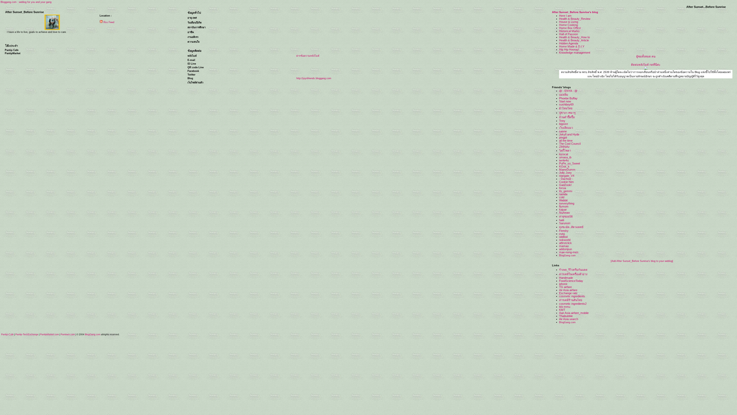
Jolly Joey (565, 172)
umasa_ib (565, 157)
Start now (565, 101)
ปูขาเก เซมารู (567, 112)
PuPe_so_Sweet (569, 163)
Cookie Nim (566, 181)
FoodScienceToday (571, 280)
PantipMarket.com (49, 334)
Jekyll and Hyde (569, 134)
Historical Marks (569, 31)
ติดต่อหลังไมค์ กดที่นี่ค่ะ (645, 64)
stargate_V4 (566, 175)
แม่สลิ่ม (563, 94)
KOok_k (564, 166)
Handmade (566, 277)
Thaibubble (566, 316)
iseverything (566, 203)
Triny (562, 120)
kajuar (563, 209)
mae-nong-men (568, 252)
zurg (562, 233)
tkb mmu (564, 306)
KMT (562, 309)
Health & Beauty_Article (574, 40)
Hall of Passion (568, 34)
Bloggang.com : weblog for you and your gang (26, 2)
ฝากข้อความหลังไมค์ (307, 55)
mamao (564, 246)
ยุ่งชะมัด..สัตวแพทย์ (571, 227)
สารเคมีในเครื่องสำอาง (573, 274)
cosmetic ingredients (572, 296)
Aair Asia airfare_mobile (574, 313)
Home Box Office (570, 28)
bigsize (563, 123)
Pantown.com (68, 334)
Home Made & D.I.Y (571, 46)
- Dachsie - (566, 178)
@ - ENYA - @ (568, 90)
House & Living (568, 21)
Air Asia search (568, 319)
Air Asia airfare (568, 290)
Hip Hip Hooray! (569, 49)
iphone (563, 284)
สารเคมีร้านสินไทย (570, 300)
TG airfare (565, 287)
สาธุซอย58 (566, 216)
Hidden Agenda (568, 43)
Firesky (563, 230)
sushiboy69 (566, 104)
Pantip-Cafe (7, 334)
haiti (561, 220)
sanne (563, 131)
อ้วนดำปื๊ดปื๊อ (567, 117)
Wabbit (563, 200)
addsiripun (565, 249)
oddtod (563, 236)
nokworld (564, 240)
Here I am (565, 15)
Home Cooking (568, 25)
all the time (566, 140)
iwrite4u (564, 160)
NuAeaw (564, 212)
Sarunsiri (564, 223)
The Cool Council (570, 143)
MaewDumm (567, 169)
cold (561, 197)
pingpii (563, 137)
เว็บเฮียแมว (566, 127)
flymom (563, 206)
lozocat (563, 154)
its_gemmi (565, 191)
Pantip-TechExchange (26, 334)
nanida (563, 194)
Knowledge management (574, 52)
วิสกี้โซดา (565, 150)
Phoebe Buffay (568, 98)
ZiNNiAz (564, 146)
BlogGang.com (567, 255)
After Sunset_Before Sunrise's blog (575, 12)
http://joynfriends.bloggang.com (313, 78)
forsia (562, 188)
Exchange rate (568, 293)
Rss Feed (108, 22)
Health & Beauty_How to (574, 37)
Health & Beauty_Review (574, 18)
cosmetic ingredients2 (573, 303)
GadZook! (565, 185)
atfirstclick (565, 243)
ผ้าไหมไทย (566, 108)
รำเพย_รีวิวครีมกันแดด (573, 269)
